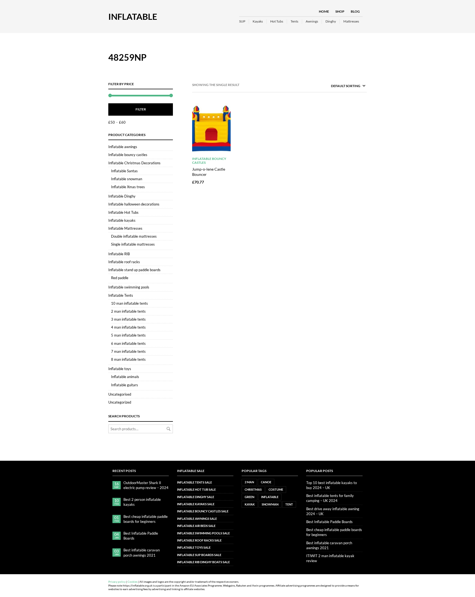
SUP (242, 21)
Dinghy (330, 21)
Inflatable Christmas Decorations (134, 163)
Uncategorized (119, 402)
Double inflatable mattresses (134, 236)
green (249, 497)
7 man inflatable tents (128, 351)
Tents (294, 21)
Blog (355, 11)
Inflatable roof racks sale (199, 540)
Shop (339, 11)
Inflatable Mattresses (125, 228)
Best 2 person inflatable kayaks (142, 502)
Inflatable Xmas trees (128, 187)
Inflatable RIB (119, 254)
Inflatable (132, 16)
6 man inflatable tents (128, 343)
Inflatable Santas (124, 171)
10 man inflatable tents (129, 303)
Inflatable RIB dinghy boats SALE (203, 562)
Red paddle (119, 278)
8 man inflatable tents (128, 359)
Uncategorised (119, 394)
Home (324, 11)
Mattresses (351, 21)
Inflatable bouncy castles (127, 154)
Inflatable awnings (122, 147)
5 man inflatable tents (128, 335)
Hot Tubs (276, 21)
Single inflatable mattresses (133, 244)
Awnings (312, 21)
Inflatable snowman (126, 179)
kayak (250, 504)
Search (168, 429)
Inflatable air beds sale (196, 525)
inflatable (269, 497)
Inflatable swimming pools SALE (203, 533)
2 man (249, 482)
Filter (141, 109)
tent (289, 504)
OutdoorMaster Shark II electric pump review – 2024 (146, 485)
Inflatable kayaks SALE (195, 504)
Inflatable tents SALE (194, 482)
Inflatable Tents (120, 295)
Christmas (253, 489)
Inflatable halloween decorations (133, 204)
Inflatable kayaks (122, 220)
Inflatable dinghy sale (195, 497)
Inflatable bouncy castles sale (202, 511)
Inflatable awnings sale (197, 518)
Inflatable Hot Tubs (123, 212)
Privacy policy (117, 581)
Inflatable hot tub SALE (196, 489)
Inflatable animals (125, 376)
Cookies (132, 581)
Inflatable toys (119, 368)
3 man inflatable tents (128, 319)
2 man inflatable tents (128, 311)
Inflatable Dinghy (122, 196)
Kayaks (258, 21)
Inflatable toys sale (194, 547)
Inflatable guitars (124, 385)
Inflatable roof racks (124, 262)
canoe (266, 482)
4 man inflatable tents (128, 327)
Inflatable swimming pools (128, 287)
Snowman (270, 504)
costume (276, 489)
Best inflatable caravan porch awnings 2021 (141, 552)
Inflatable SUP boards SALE (199, 555)
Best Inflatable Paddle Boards (140, 535)
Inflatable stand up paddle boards (134, 270)
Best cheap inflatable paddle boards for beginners (145, 519)
